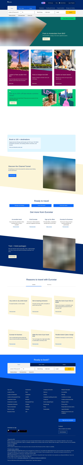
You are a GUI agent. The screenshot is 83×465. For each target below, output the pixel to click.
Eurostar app (46, 404)
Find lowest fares (21, 15)
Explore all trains (12, 15)
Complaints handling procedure (50, 397)
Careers (45, 394)
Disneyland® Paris (29, 401)
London (27, 397)
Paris (26, 392)
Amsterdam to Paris (11, 399)
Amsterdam (27, 394)
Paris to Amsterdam (11, 406)
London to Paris (10, 392)
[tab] (12, 8)
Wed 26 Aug (39, 12)
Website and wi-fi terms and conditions (67, 412)
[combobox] (14, 12)
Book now (11, 83)
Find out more (59, 83)
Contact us (45, 399)
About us (45, 392)
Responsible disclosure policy (67, 406)
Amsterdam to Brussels (12, 404)
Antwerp (27, 409)
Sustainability (46, 409)
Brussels (27, 399)
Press (49, 406)
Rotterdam (27, 406)
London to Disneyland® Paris (13, 397)
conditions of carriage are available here (38, 457)
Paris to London (10, 409)
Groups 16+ (30, 15)
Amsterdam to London (12, 401)
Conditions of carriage (66, 397)
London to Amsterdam (12, 394)
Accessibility (64, 392)
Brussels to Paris (11, 411)
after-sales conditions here (23, 457)
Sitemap (63, 394)
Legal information (65, 409)
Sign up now (49, 226)
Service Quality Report (48, 401)
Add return (47, 12)
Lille (26, 411)
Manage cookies (65, 401)
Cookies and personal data (67, 399)
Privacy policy (64, 404)
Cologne (27, 404)
